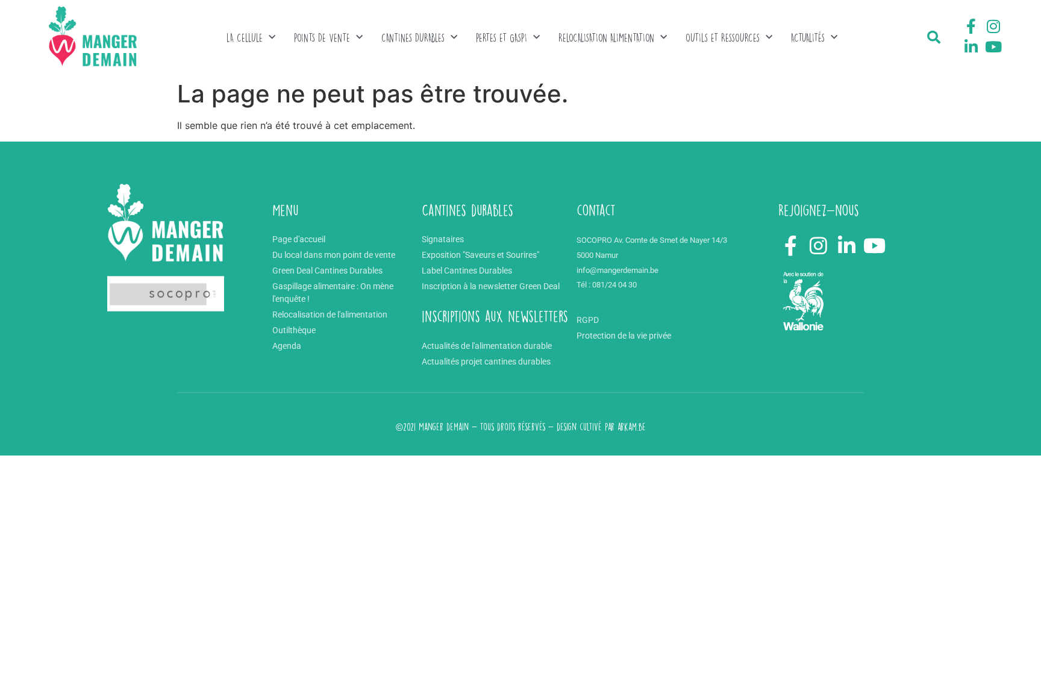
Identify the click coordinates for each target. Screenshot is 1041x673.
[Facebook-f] (971, 26)
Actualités (808, 37)
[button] (934, 37)
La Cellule (245, 37)
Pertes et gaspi (501, 37)
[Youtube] (993, 46)
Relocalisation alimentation (606, 37)
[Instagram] (993, 26)
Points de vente (322, 37)
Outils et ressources (723, 37)
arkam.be (631, 427)
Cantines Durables (413, 37)
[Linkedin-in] (971, 46)
